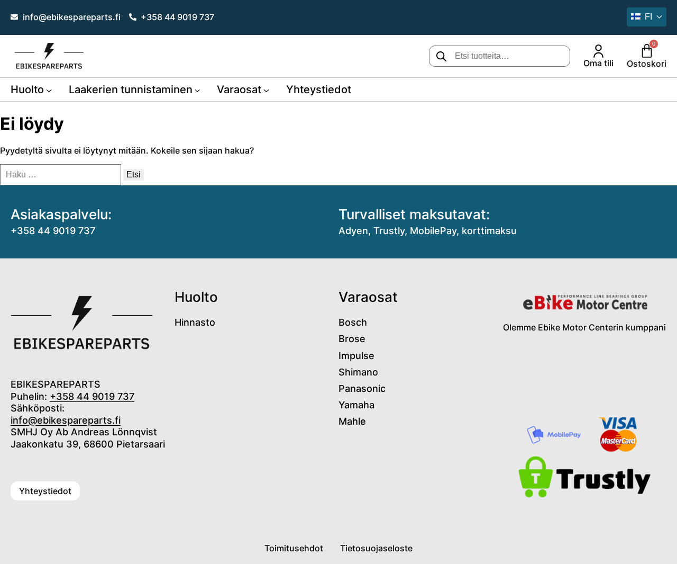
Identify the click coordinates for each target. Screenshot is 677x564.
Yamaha (356, 404)
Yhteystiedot (318, 89)
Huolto (27, 89)
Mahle (352, 421)
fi (648, 16)
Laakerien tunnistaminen (131, 89)
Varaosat (239, 89)
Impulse (356, 355)
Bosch (352, 322)
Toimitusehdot (293, 548)
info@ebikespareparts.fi (66, 420)
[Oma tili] (598, 51)
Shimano (358, 372)
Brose (351, 338)
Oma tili (598, 63)
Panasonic (362, 388)
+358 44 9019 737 (53, 230)
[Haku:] (61, 174)
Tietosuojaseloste (376, 548)
